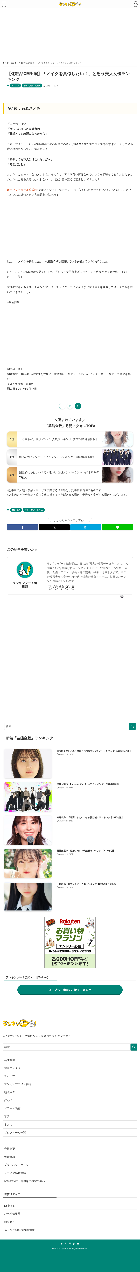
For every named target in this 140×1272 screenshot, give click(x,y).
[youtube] (73, 587)
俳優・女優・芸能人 (32, 85)
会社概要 (9, 1149)
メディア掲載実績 (15, 1173)
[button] (22, 527)
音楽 (7, 1116)
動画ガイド (11, 1222)
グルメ (8, 1100)
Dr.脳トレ (10, 1206)
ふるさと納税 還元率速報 (19, 1230)
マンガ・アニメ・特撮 (17, 1084)
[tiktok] (67, 587)
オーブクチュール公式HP (22, 190)
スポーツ (9, 1076)
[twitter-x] (55, 587)
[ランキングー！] (70, 4)
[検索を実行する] (132, 726)
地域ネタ (9, 1092)
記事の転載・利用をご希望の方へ (24, 1181)
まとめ (8, 1124)
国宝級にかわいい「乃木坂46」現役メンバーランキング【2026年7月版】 (59, 474)
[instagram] (61, 587)
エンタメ (15, 85)
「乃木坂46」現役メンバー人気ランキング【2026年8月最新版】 (58, 439)
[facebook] (61, 1243)
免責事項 (9, 1157)
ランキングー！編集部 (25, 584)
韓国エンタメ (12, 1068)
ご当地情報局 (12, 1214)
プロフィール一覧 (15, 1132)
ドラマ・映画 (12, 1108)
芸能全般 (9, 1060)
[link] (50, 587)
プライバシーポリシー (17, 1165)
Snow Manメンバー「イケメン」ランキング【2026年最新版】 (57, 457)
